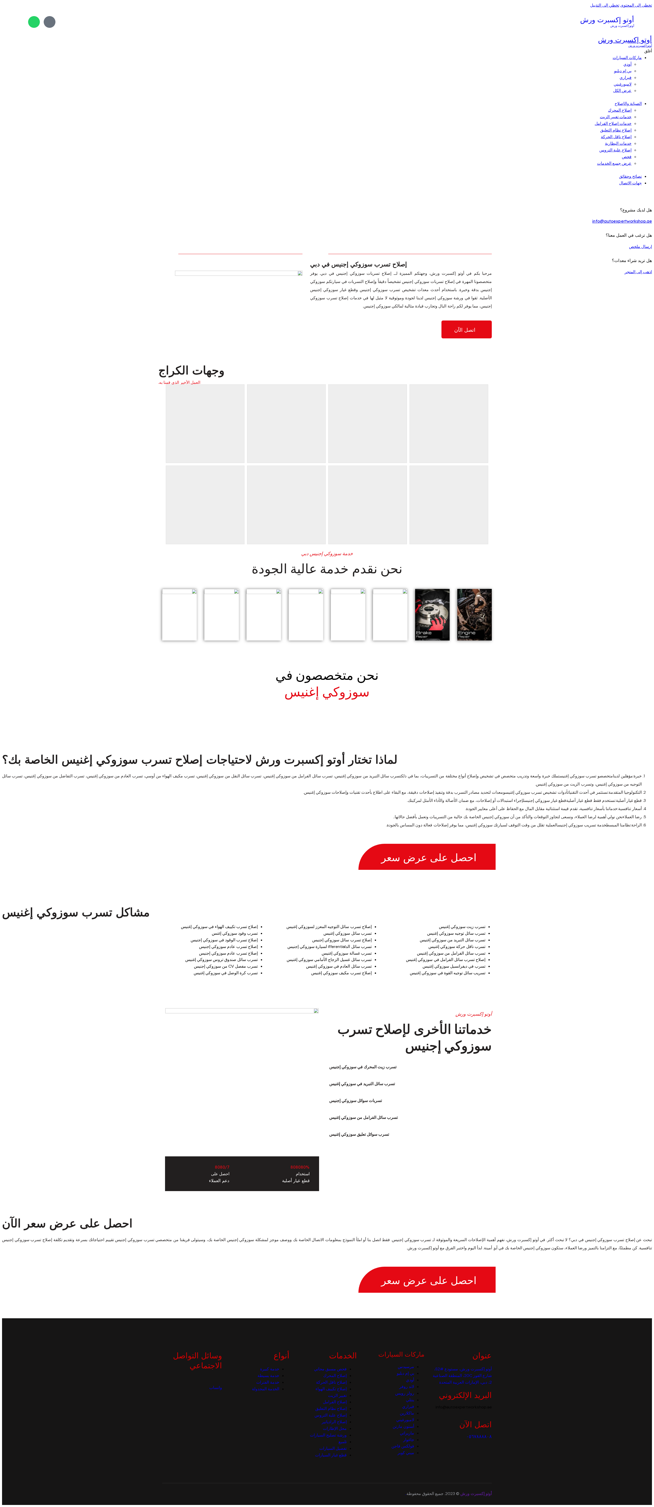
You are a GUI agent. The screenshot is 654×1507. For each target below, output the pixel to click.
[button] (404, 1067)
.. (405, 1493)
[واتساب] (34, 22)
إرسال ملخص (640, 246)
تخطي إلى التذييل (604, 5)
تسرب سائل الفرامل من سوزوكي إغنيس (363, 1117)
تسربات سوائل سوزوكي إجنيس (355, 1100)
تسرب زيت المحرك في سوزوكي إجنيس (363, 1067)
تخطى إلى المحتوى (636, 5)
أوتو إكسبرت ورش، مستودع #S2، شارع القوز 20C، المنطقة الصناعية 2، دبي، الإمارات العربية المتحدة (462, 1375)
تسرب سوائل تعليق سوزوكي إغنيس (359, 1134)
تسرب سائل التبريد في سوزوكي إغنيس (362, 1083)
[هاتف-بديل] (49, 22)
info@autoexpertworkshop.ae (622, 221)
